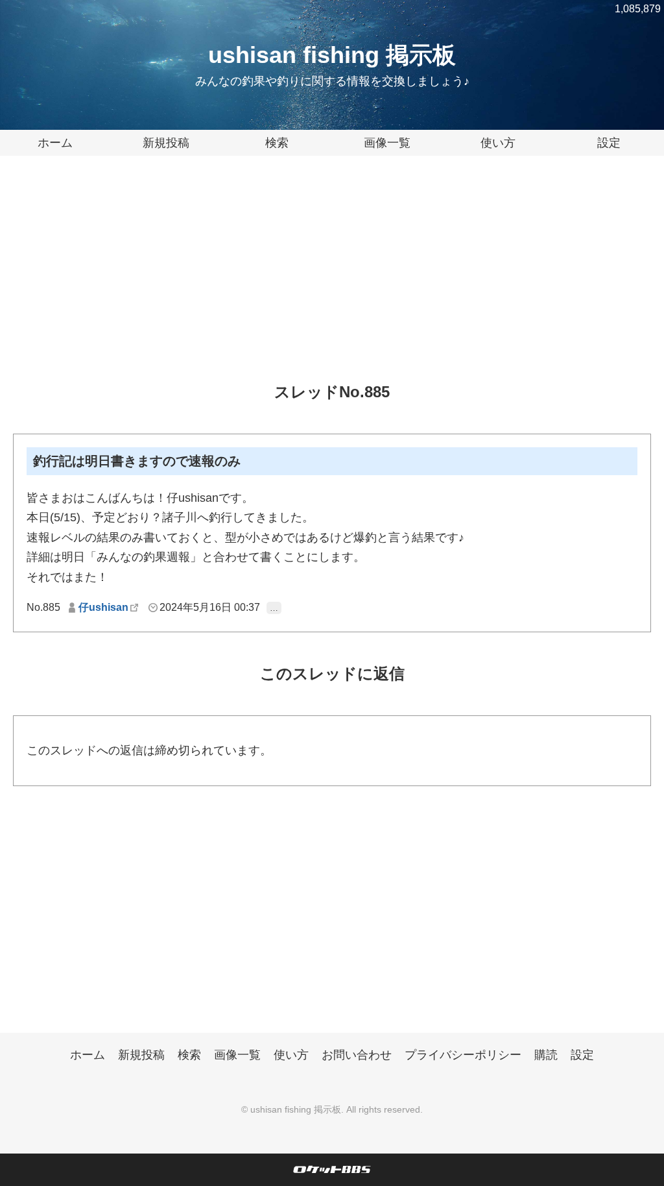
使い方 (498, 142)
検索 (277, 142)
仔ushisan (103, 607)
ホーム (55, 142)
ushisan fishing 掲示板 (332, 55)
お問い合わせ (357, 1054)
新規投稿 (166, 142)
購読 (546, 1054)
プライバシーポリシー (463, 1054)
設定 (609, 142)
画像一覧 (387, 142)
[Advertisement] (332, 279)
